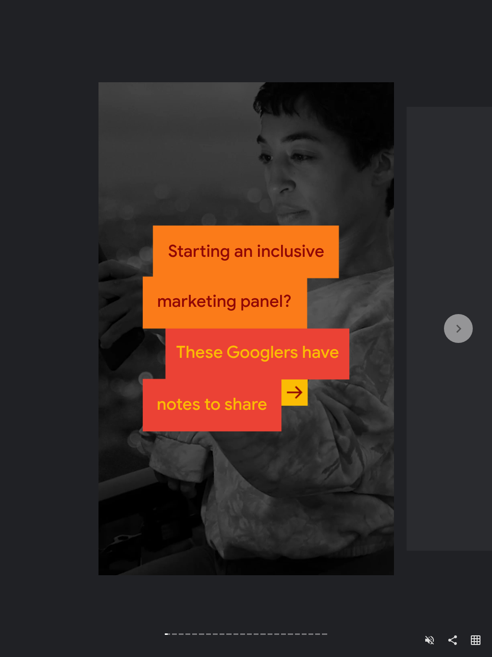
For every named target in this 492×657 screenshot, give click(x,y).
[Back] (123, 328)
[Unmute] (429, 640)
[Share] (452, 640)
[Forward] (369, 328)
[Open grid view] (475, 640)
